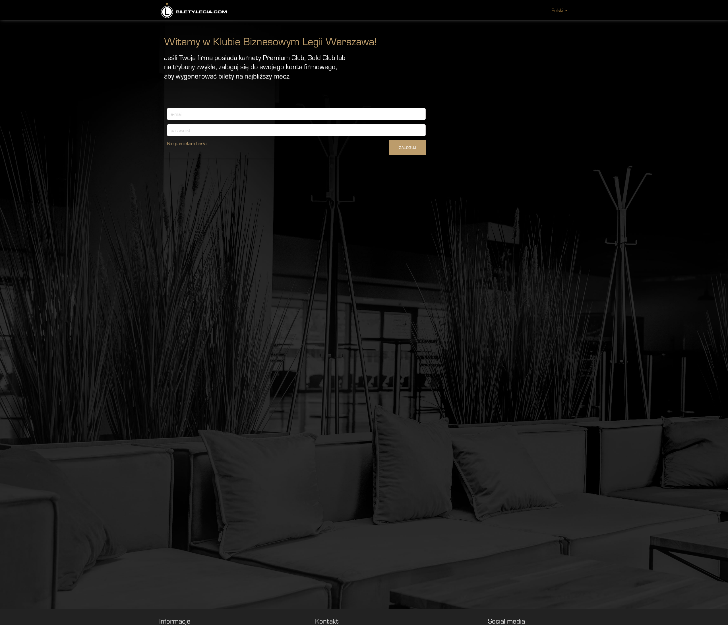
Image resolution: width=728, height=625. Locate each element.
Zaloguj (407, 147)
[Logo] (194, 10)
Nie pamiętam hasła (186, 143)
